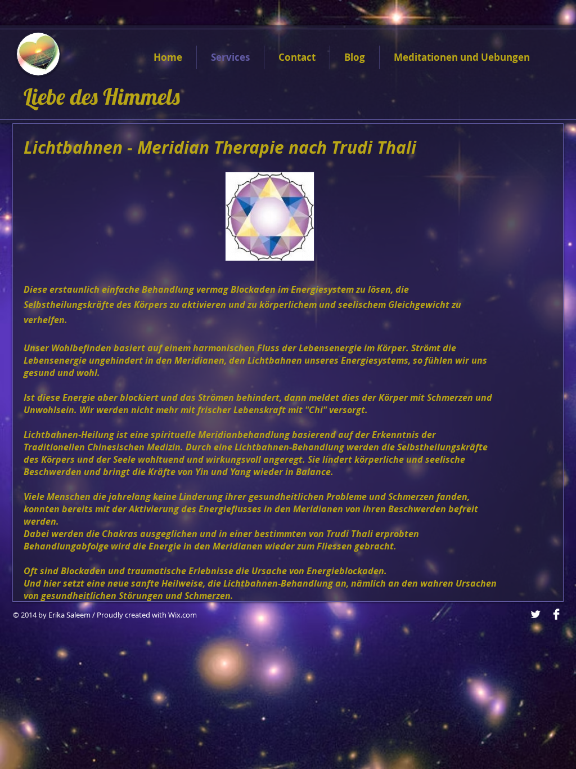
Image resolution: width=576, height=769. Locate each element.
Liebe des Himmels (104, 96)
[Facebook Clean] (556, 614)
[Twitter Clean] (535, 614)
